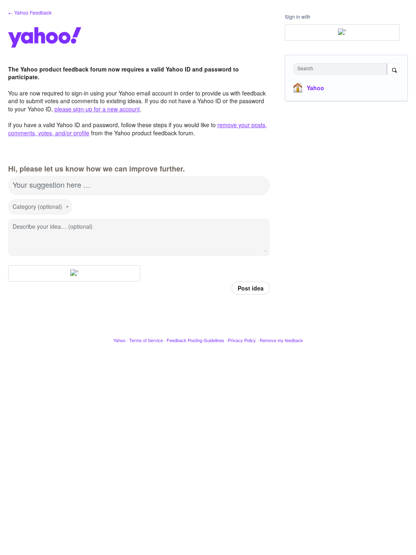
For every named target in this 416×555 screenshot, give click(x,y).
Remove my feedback (281, 340)
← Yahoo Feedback (30, 12)
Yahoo (315, 88)
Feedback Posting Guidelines (195, 340)
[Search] (393, 69)
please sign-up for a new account (97, 109)
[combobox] (342, 68)
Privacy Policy (242, 340)
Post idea (251, 288)
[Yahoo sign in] (74, 273)
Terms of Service (146, 340)
